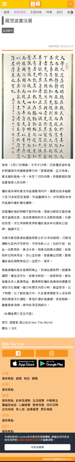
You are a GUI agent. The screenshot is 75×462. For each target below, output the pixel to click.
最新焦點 (8, 378)
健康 (6, 12)
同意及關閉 (37, 447)
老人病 (20, 409)
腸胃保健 (38, 405)
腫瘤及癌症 (9, 405)
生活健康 (38, 400)
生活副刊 (8, 30)
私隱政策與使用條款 (28, 440)
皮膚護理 (32, 409)
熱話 (27, 378)
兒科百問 (52, 405)
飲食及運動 (23, 400)
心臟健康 (24, 405)
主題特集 (36, 12)
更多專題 (46, 409)
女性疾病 (8, 409)
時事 (49, 12)
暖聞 (35, 378)
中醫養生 (52, 400)
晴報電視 (20, 12)
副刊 (60, 12)
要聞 (19, 378)
